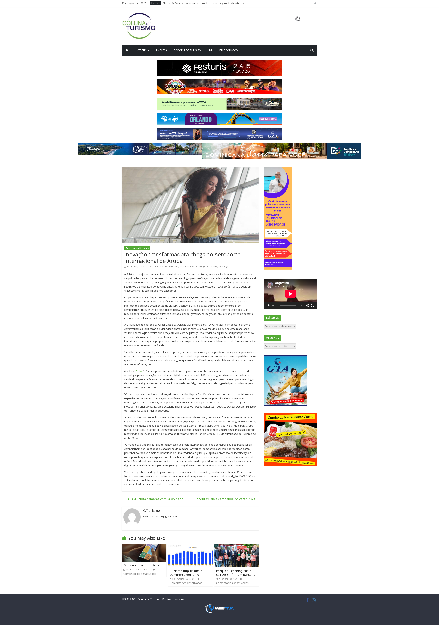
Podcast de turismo (187, 50)
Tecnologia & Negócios (137, 248)
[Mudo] (307, 305)
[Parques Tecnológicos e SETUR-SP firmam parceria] (236, 546)
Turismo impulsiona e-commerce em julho (186, 573)
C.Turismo (158, 266)
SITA (215, 266)
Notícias (141, 50)
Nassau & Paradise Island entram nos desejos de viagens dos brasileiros (203, 3)
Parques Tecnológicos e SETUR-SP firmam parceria (235, 573)
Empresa (161, 50)
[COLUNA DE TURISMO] (127, 50)
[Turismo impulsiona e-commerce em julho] (190, 546)
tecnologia (224, 266)
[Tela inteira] (313, 305)
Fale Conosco (228, 50)
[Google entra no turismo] (144, 546)
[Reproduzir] (268, 305)
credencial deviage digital (199, 266)
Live (210, 50)
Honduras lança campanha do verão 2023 (226, 499)
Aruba (183, 266)
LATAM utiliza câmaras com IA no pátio (152, 499)
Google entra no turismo (141, 565)
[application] (290, 294)
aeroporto (173, 266)
